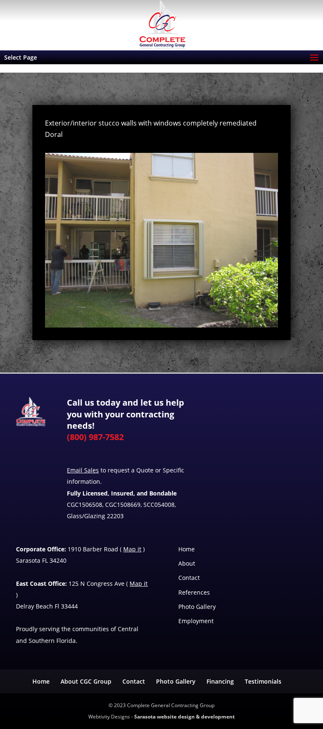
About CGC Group (86, 681)
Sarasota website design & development (184, 716)
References (194, 592)
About (186, 563)
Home (186, 549)
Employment (196, 621)
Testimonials (263, 681)
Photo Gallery (197, 607)
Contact (189, 578)
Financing (220, 681)
